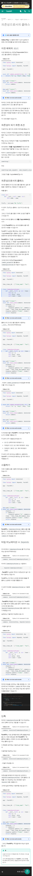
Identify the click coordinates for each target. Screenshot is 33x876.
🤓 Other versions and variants (13, 97)
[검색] (29, 11)
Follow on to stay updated (15, 3)
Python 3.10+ (6, 59)
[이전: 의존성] (2, 871)
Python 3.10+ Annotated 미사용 (20, 555)
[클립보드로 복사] (28, 62)
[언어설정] (25, 11)
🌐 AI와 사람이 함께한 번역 (12, 35)
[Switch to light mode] (21, 11)
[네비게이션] (2, 11)
